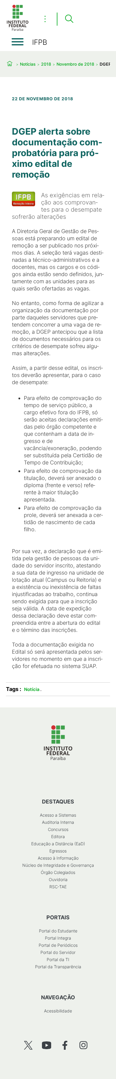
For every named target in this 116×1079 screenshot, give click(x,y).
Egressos (58, 850)
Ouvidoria (58, 879)
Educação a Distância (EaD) (58, 843)
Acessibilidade (58, 1010)
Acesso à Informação (58, 858)
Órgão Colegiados (58, 872)
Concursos (58, 829)
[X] (28, 1045)
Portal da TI (58, 959)
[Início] (17, 30)
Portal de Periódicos (58, 945)
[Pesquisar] (69, 19)
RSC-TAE (58, 886)
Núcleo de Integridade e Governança (58, 865)
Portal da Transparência (58, 966)
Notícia (32, 689)
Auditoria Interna (58, 822)
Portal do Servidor (58, 952)
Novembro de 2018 (75, 64)
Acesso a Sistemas (58, 815)
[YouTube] (47, 1045)
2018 (46, 64)
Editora (58, 836)
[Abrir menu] (17, 42)
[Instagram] (83, 1045)
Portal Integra (58, 938)
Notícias (28, 64)
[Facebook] (65, 1045)
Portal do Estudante (58, 930)
